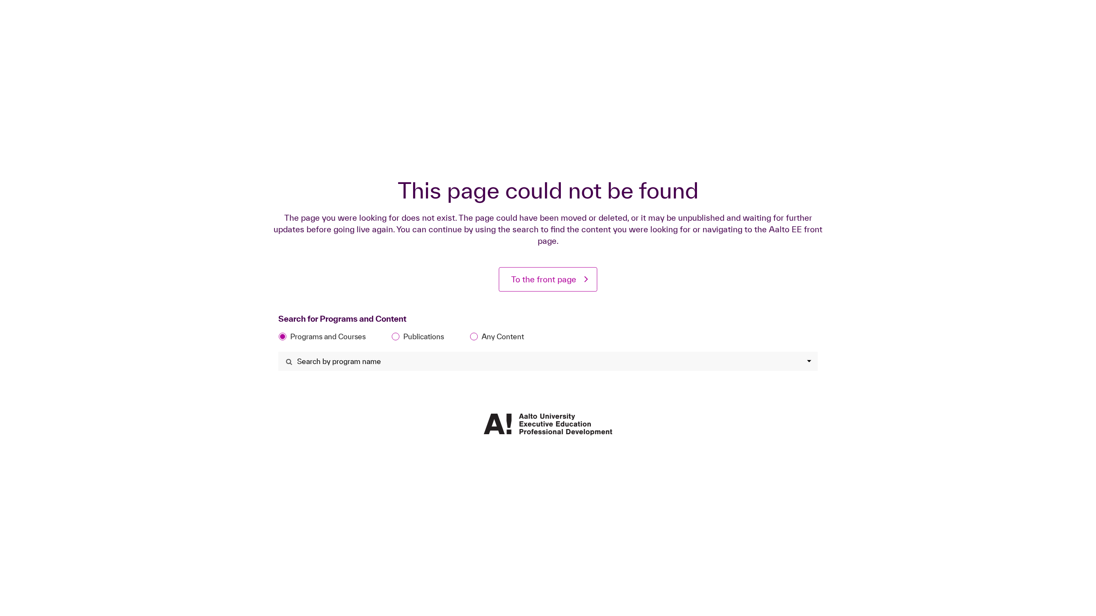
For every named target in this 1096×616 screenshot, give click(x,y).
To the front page (543, 279)
